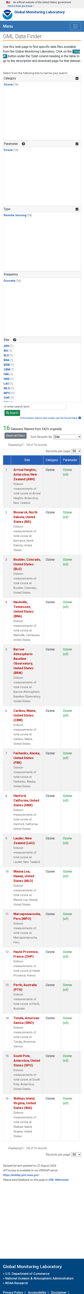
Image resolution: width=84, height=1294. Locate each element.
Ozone (8, 84)
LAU (6, 383)
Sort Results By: (42, 437)
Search (13, 412)
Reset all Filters (15, 435)
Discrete (9, 280)
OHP (7, 398)
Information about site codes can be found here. (49, 418)
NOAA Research (16, 1283)
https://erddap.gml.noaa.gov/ (21, 1175)
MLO (7, 388)
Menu (8, 26)
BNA (6, 360)
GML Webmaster (58, 1179)
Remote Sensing (15, 215)
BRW (7, 365)
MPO (7, 393)
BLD (6, 355)
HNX (6, 379)
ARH (6, 346)
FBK (6, 374)
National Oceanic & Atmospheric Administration (39, 1278)
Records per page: (58, 451)
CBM (7, 369)
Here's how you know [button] (20, 6)
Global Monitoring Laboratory (39, 12)
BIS (6, 350)
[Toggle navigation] (75, 26)
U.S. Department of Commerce (27, 1274)
